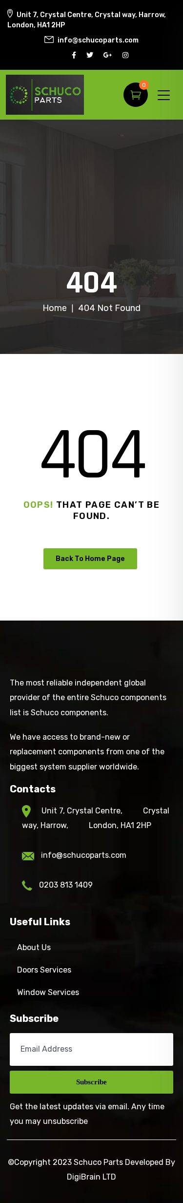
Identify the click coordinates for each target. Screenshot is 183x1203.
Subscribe (91, 1082)
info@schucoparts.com (83, 855)
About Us (34, 947)
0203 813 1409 (66, 885)
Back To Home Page (90, 559)
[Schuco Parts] (45, 95)
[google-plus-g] (109, 55)
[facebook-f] (75, 55)
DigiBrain (84, 1177)
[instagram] (126, 55)
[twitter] (91, 55)
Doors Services (44, 970)
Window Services (48, 992)
